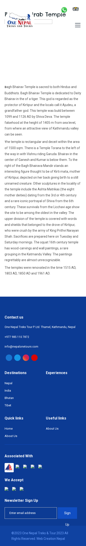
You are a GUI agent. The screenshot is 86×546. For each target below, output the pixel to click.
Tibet (8, 405)
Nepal (8, 383)
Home (9, 428)
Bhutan (9, 398)
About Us (11, 436)
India (8, 390)
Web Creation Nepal (50, 538)
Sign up (67, 515)
